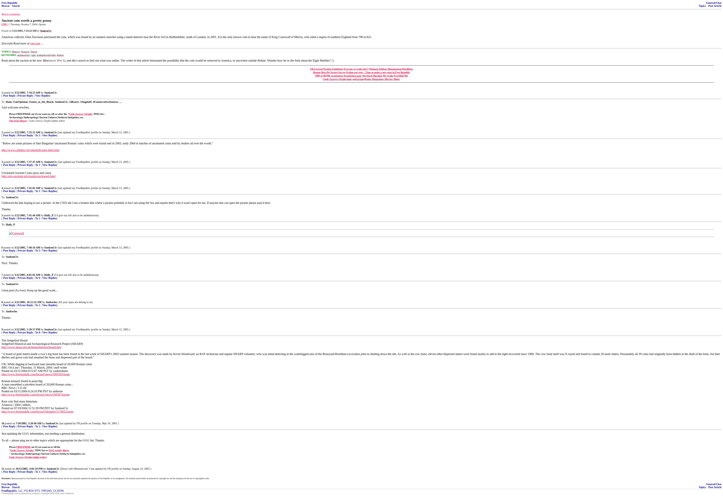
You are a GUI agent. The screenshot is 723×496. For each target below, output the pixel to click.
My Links (388, 75)
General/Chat (713, 3)
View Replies (42, 95)
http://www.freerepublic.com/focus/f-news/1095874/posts (36, 394)
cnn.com (35, 43)
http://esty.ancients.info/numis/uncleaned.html (28, 176)
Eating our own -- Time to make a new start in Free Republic (378, 72)
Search (16, 6)
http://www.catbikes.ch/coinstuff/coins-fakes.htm (30, 150)
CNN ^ (5, 24)
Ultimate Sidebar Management (385, 69)
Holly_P (48, 215)
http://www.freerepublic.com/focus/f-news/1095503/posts (36, 374)
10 (3, 423)
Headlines (407, 69)
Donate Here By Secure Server (329, 72)
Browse (6, 6)
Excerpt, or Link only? (356, 69)
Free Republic (10, 3)
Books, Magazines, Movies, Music (382, 79)
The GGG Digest (18, 120)
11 (3, 468)
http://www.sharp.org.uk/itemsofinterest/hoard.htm (31, 347)
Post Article (714, 6)
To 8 (37, 332)
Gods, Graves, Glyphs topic (337, 79)
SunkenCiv (50, 92)
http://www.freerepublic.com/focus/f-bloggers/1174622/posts (37, 411)
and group (358, 79)
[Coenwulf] (16, 233)
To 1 (37, 135)
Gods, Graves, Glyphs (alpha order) (28, 457)
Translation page (353, 75)
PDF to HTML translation (329, 75)
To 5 (37, 250)
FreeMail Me (401, 75)
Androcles (51, 302)
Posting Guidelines (333, 69)
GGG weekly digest (59, 450)
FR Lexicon (316, 69)
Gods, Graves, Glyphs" (81, 114)
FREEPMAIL (23, 447)
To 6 (37, 278)
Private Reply (25, 95)
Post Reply (9, 95)
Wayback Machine (372, 75)
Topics (702, 6)
